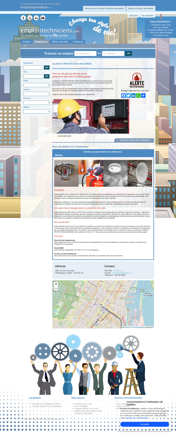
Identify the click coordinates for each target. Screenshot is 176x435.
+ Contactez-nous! (160, 35)
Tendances (78, 42)
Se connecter (147, 16)
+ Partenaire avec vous (160, 25)
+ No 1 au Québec (160, 27)
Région (26, 107)
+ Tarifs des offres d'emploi (160, 32)
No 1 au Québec (81, 406)
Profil (25, 81)
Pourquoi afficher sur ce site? (86, 409)
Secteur (26, 89)
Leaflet (126, 327)
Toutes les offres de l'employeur (135, 140)
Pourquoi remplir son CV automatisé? (47, 406)
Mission (59, 155)
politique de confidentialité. (136, 418)
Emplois (27, 42)
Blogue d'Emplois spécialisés (140, 8)
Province (27, 98)
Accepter (144, 424)
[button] (56, 284)
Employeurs (41, 42)
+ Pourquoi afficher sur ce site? (160, 30)
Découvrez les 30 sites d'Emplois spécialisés (104, 8)
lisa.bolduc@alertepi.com (122, 273)
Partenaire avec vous (83, 404)
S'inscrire (134, 16)
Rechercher (28, 63)
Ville (99, 53)
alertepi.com (118, 271)
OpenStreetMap (138, 327)
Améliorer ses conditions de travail (46, 404)
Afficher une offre (60, 42)
